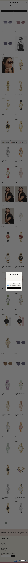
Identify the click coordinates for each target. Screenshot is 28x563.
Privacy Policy (8, 285)
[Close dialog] (21, 273)
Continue (14, 288)
